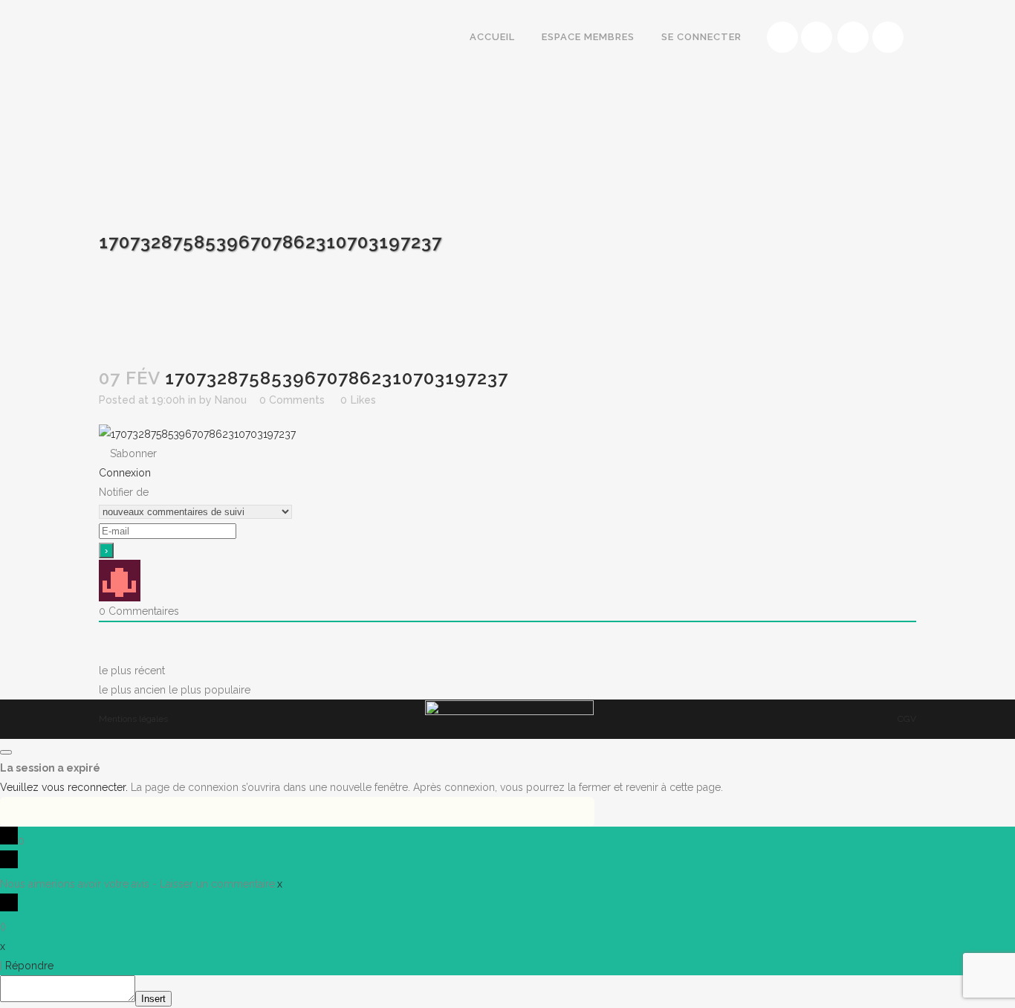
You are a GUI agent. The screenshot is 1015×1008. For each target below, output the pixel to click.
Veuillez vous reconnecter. (64, 787)
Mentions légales (133, 719)
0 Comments (292, 400)
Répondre (29, 966)
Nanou (231, 400)
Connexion (125, 473)
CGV (907, 719)
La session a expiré (50, 768)
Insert (153, 998)
